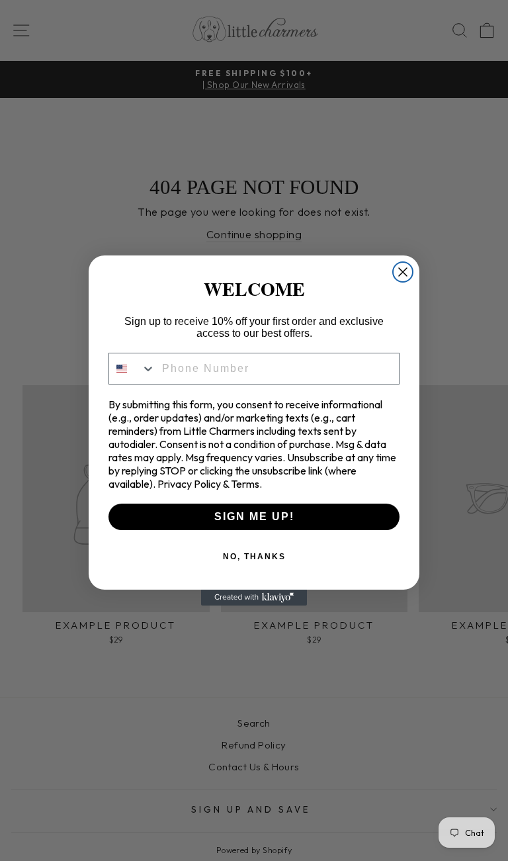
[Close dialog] (403, 272)
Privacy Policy (189, 483)
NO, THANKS (254, 556)
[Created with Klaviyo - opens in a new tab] (254, 598)
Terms (245, 483)
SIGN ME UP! (254, 516)
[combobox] (132, 368)
